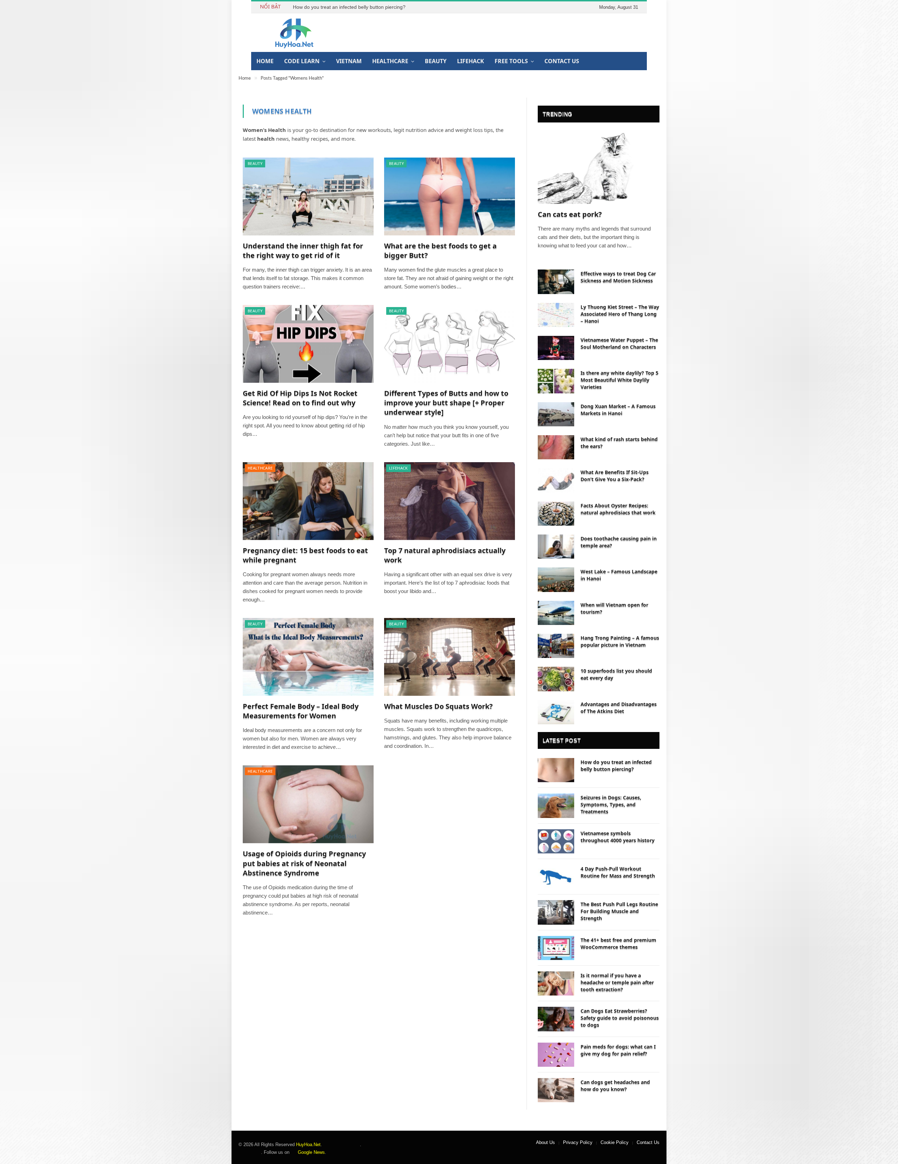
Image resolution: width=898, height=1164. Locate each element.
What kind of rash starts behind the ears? (619, 443)
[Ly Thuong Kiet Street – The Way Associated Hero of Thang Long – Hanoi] (556, 315)
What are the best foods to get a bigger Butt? (440, 250)
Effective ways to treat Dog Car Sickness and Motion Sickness (618, 277)
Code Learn (302, 61)
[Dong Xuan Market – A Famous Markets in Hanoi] (556, 414)
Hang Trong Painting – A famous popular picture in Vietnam (620, 641)
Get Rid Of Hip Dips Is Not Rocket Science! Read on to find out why (300, 397)
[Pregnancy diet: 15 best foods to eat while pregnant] (308, 501)
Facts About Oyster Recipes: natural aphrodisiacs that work (618, 509)
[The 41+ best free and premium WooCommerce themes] (556, 948)
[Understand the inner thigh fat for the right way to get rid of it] (308, 196)
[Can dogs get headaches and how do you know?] (556, 1090)
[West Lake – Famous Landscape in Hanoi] (556, 579)
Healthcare (390, 61)
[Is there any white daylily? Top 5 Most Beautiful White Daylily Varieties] (556, 381)
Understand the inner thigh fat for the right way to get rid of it (303, 250)
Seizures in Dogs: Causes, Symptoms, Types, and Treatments (611, 804)
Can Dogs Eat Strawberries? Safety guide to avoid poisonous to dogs (620, 1017)
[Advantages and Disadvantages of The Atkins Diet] (556, 712)
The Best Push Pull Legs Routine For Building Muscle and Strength (619, 911)
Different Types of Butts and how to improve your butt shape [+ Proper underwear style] (446, 402)
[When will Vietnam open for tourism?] (556, 613)
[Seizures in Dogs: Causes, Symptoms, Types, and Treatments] (556, 805)
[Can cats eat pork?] (598, 168)
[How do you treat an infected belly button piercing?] (556, 770)
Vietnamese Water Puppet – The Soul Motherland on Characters (619, 343)
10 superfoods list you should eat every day (616, 674)
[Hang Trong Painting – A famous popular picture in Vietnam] (556, 646)
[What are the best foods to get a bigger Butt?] (449, 196)
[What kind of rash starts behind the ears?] (556, 447)
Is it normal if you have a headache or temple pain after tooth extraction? (617, 982)
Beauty (436, 61)
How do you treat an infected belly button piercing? (349, 7)
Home (265, 61)
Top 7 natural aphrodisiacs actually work (444, 555)
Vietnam (349, 61)
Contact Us (561, 61)
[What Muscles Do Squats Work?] (449, 657)
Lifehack (470, 61)
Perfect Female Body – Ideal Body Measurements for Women (300, 710)
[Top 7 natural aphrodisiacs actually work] (449, 501)
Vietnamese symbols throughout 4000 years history (618, 837)
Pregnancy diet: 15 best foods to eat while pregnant (305, 555)
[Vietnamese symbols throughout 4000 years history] (556, 841)
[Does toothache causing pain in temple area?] (556, 546)
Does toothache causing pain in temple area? (619, 542)
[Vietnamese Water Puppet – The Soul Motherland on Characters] (556, 348)
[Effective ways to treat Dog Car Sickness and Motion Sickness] (556, 282)
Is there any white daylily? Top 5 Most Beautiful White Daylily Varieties (619, 380)
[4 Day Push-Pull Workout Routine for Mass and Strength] (556, 877)
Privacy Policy (577, 1142)
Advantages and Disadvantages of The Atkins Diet (619, 707)
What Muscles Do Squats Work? (438, 706)
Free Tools (511, 61)
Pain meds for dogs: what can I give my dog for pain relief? (618, 1050)
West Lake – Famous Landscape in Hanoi (619, 575)
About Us (545, 1142)
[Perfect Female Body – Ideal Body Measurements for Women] (308, 657)
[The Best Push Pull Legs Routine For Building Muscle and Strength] (556, 912)
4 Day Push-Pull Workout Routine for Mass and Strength (618, 872)
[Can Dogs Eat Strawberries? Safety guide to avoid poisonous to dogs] (556, 1019)
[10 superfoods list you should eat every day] (556, 679)
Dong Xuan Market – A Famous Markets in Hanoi (618, 410)
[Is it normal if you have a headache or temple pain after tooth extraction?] (556, 983)
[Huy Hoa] (294, 32)
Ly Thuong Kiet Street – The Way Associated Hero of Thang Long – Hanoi (620, 314)
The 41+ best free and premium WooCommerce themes (618, 943)
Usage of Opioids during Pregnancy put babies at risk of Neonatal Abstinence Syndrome (304, 863)
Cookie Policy (615, 1142)
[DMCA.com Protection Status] (340, 1144)
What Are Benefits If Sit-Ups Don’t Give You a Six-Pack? (615, 476)
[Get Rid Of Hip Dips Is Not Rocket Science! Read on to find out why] (308, 344)
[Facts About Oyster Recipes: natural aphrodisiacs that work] (556, 513)
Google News (310, 1152)
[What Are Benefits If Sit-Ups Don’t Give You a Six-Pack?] (556, 480)
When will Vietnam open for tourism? (614, 608)
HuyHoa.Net (308, 1144)
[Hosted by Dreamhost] (250, 1152)
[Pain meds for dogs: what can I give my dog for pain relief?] (556, 1055)
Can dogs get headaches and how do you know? (615, 1085)
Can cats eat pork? (570, 214)
